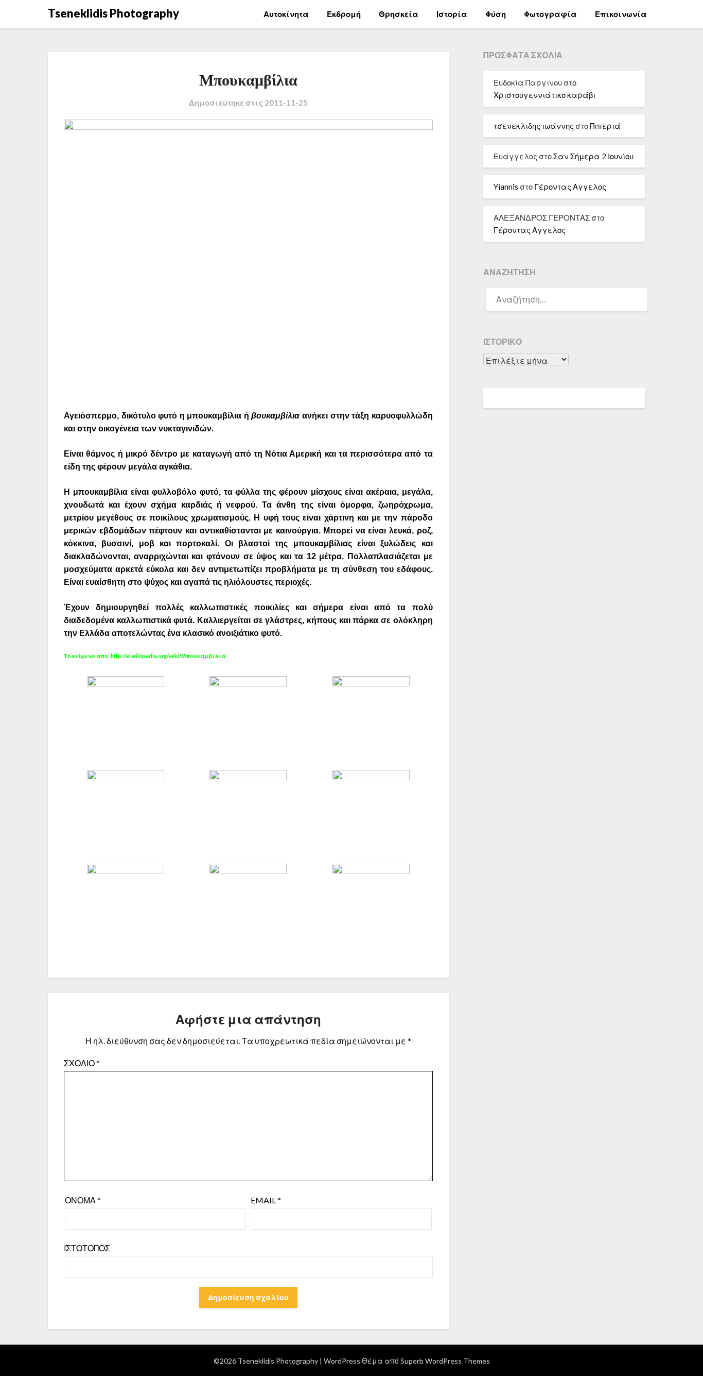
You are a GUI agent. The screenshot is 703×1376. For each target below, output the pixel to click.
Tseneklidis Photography (113, 13)
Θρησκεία (398, 14)
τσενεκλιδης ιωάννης (534, 125)
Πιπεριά (605, 125)
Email (266, 1200)
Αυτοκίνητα (286, 14)
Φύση (495, 14)
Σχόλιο (82, 1063)
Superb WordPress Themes (445, 1360)
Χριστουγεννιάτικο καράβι (544, 94)
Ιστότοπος (87, 1248)
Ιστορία (451, 14)
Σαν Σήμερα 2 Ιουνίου (593, 156)
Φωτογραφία (550, 14)
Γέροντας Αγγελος (570, 186)
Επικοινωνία (621, 14)
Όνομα (83, 1200)
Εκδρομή (344, 14)
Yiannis (506, 186)
